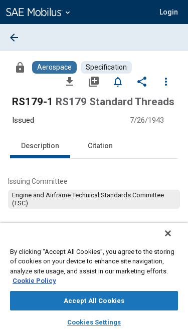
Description (40, 146)
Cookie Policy (34, 280)
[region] (94, 278)
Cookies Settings (94, 322)
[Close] (168, 233)
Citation (100, 146)
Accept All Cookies (94, 300)
